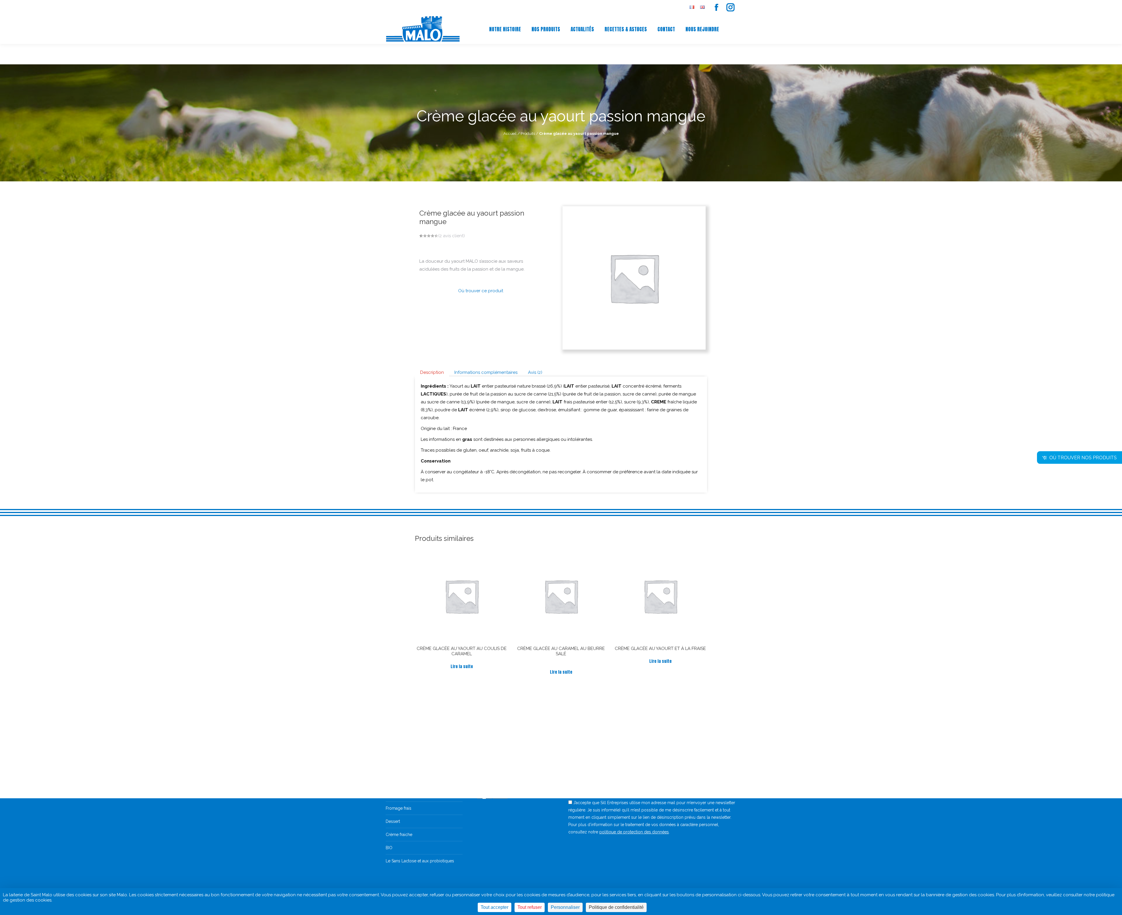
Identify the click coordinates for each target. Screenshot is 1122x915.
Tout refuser (529, 907)
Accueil (510, 133)
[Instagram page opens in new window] (730, 7)
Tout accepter (494, 907)
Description (432, 372)
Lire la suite (462, 666)
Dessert (393, 821)
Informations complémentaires (485, 372)
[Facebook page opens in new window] (716, 7)
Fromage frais (398, 808)
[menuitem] (692, 7)
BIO (389, 847)
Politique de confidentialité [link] (616, 907)
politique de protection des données (634, 832)
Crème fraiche (399, 834)
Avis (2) (535, 372)
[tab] (432, 372)
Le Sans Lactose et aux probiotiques (420, 861)
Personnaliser (565, 907)
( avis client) (451, 235)
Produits (528, 133)
